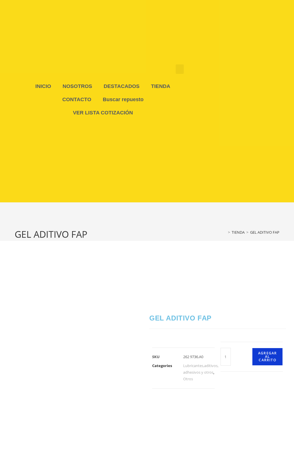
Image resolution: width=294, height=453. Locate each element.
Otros (188, 378)
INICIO (43, 86)
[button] (180, 69)
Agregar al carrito (267, 356)
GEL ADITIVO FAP (264, 232)
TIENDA (160, 86)
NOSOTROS (77, 86)
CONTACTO (76, 99)
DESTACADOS (122, 86)
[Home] (224, 232)
